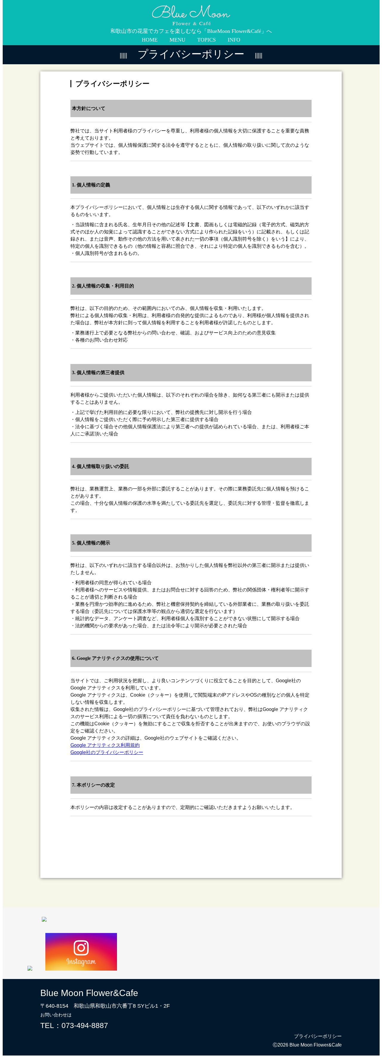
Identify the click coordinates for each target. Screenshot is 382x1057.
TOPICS (206, 40)
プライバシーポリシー (318, 1036)
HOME (150, 40)
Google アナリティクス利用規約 (105, 745)
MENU (177, 40)
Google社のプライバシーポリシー (106, 752)
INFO (234, 40)
